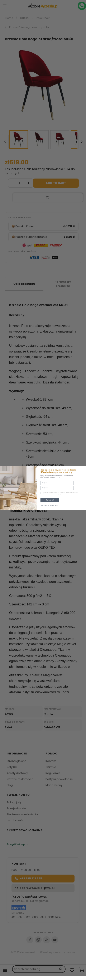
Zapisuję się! (50, 500)
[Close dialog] (83, 468)
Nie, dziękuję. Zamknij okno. (49, 505)
